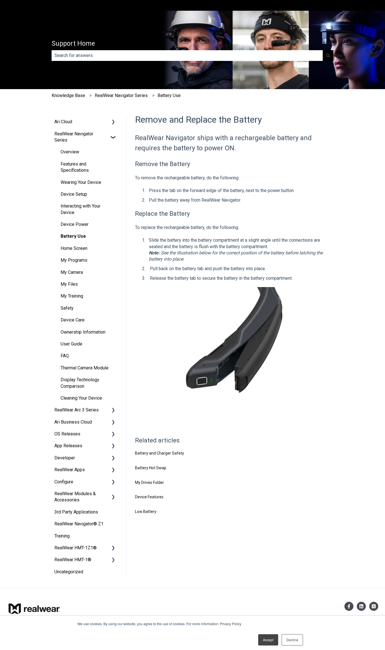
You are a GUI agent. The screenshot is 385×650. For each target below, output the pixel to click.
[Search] (328, 55)
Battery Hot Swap (150, 468)
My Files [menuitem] (69, 284)
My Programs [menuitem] (74, 260)
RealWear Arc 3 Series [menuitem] (76, 410)
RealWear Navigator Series (121, 95)
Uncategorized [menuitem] (68, 571)
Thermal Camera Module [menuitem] (85, 368)
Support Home (73, 43)
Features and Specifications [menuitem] (75, 167)
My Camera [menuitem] (72, 272)
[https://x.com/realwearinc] (373, 606)
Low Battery (145, 511)
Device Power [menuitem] (74, 224)
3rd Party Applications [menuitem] (76, 512)
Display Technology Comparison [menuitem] (80, 383)
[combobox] (187, 55)
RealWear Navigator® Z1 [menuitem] (78, 523)
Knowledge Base (68, 95)
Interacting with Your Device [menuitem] (80, 209)
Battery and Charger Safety (159, 453)
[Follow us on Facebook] (348, 606)
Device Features (149, 497)
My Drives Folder (149, 482)
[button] (113, 122)
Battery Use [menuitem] (73, 236)
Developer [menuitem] (64, 457)
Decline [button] (292, 639)
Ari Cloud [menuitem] (63, 121)
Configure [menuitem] (63, 481)
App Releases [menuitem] (68, 445)
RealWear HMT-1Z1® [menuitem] (75, 547)
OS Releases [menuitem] (67, 434)
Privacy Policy (230, 623)
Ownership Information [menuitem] (83, 332)
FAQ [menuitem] (65, 355)
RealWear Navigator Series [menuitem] (73, 137)
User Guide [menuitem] (71, 344)
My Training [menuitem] (72, 296)
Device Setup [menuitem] (74, 194)
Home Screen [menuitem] (74, 248)
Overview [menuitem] (70, 152)
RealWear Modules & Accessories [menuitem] (75, 497)
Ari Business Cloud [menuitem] (73, 422)
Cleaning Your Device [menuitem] (81, 398)
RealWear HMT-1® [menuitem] (72, 559)
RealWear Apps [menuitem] (69, 469)
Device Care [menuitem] (73, 320)
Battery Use (169, 95)
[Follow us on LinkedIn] (361, 606)
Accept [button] (268, 639)
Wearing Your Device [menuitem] (81, 182)
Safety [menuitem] (67, 308)
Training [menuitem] (62, 536)
